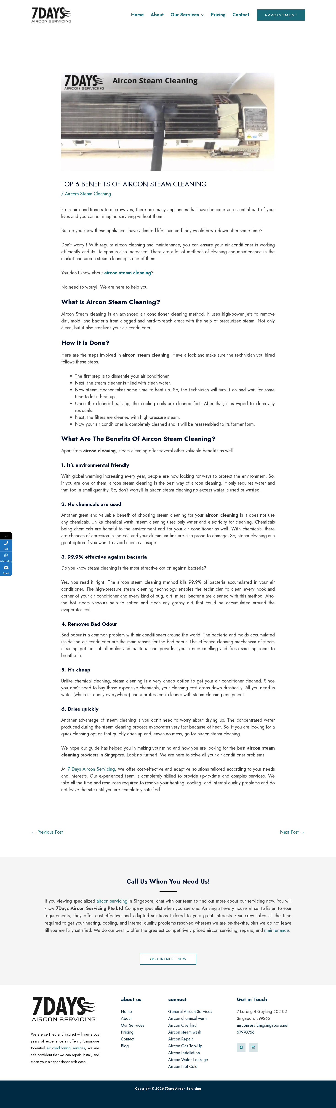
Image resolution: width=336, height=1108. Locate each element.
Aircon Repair (180, 1039)
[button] (201, 14)
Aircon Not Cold (182, 1067)
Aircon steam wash (184, 1032)
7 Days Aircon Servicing (90, 769)
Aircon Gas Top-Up (185, 1046)
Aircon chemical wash (187, 1018)
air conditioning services (66, 1048)
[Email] (253, 1047)
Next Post (292, 832)
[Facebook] (241, 1047)
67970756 (245, 1032)
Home (126, 1012)
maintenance (276, 930)
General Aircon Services (190, 1012)
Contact (127, 1039)
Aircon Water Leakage (188, 1060)
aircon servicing (111, 901)
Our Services (132, 1025)
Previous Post (47, 832)
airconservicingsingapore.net (262, 1025)
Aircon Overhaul (182, 1025)
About (126, 1018)
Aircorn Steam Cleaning (88, 194)
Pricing (127, 1032)
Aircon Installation (184, 1053)
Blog (125, 1046)
